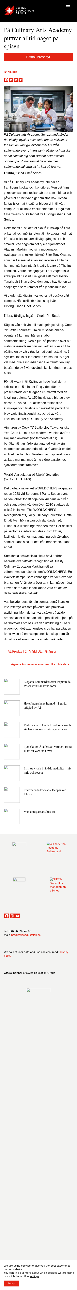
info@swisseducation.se (26, 934)
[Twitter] (11, 80)
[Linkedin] (16, 80)
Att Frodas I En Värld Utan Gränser (32, 651)
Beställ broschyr (38, 57)
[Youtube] (17, 916)
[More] (21, 80)
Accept (11, 1283)
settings (34, 1276)
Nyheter (10, 71)
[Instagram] (12, 916)
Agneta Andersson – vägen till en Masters (40, 664)
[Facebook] (6, 80)
